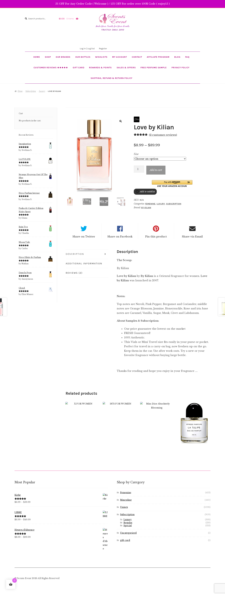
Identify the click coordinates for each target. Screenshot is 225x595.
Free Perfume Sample (154, 67)
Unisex (124, 507)
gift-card (125, 540)
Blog (177, 57)
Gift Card (78, 67)
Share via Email (192, 236)
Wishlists (101, 57)
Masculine (126, 500)
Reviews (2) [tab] (74, 272)
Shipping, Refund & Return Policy (111, 78)
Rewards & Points (100, 67)
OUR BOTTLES (82, 57)
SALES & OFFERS (126, 67)
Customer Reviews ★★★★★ (51, 67)
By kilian (146, 207)
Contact (137, 57)
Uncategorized (128, 533)
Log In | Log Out (87, 48)
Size (136, 154)
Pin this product (156, 236)
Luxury (42, 91)
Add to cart (156, 169)
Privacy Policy (180, 67)
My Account (119, 57)
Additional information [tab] (84, 263)
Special (128, 525)
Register (103, 48)
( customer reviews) (163, 134)
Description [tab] (75, 253)
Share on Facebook (119, 236)
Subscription (30, 91)
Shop (48, 57)
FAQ (187, 57)
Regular (128, 522)
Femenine (150, 203)
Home (36, 57)
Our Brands (63, 57)
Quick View (82, 426)
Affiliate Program (158, 57)
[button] (120, 121)
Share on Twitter (83, 236)
